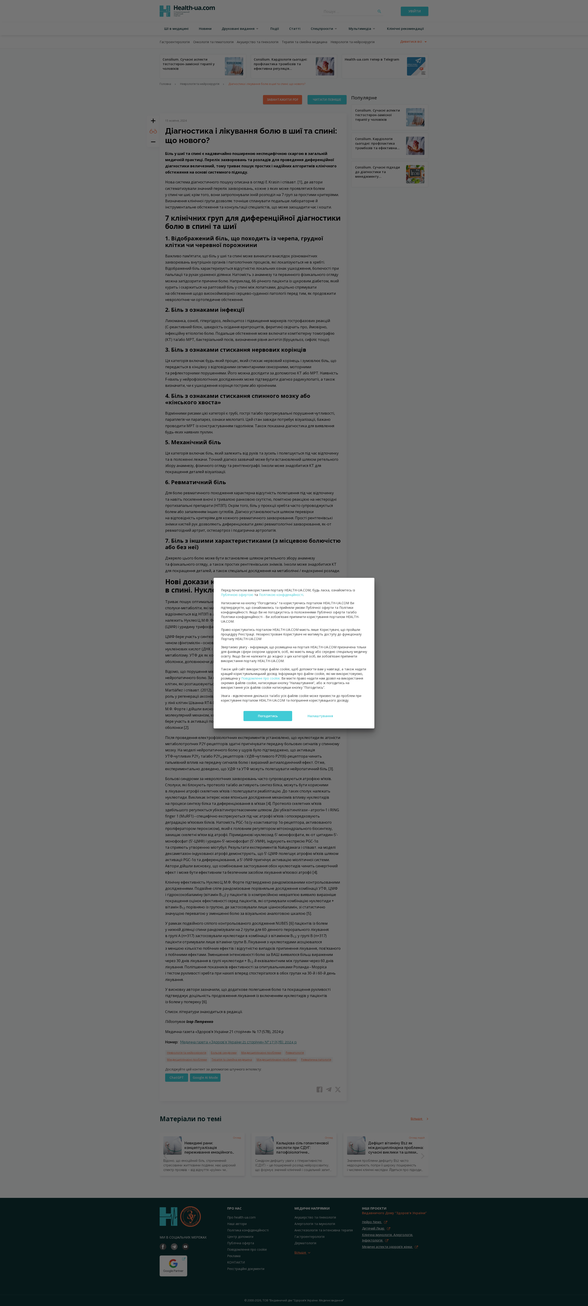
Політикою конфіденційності (281, 595)
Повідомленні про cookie (260, 678)
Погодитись (268, 716)
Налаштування (320, 716)
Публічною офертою (237, 595)
